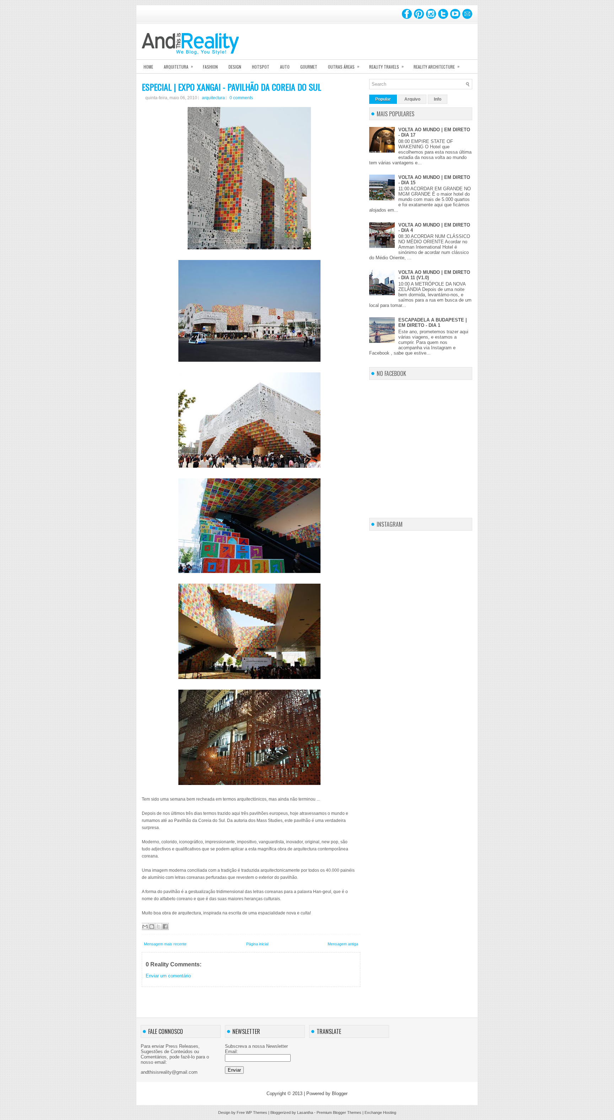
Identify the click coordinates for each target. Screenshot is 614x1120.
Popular (383, 99)
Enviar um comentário (168, 975)
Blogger (340, 1093)
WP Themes (256, 1112)
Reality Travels (386, 66)
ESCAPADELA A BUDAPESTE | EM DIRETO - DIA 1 (432, 322)
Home (148, 67)
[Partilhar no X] (158, 926)
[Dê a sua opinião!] (151, 926)
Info (437, 99)
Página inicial (257, 944)
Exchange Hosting (380, 1112)
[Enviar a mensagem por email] (145, 926)
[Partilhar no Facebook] (165, 926)
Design (234, 67)
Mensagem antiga (343, 944)
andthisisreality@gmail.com (169, 1072)
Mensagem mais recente (165, 944)
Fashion (210, 67)
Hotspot (260, 67)
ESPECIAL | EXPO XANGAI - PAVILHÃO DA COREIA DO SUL (231, 87)
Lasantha (305, 1112)
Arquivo (412, 99)
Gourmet (308, 67)
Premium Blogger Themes (339, 1112)
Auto (285, 67)
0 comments (241, 97)
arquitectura (213, 97)
